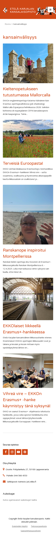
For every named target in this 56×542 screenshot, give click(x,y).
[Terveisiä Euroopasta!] (28, 139)
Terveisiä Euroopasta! (23, 163)
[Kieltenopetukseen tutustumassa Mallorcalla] (28, 63)
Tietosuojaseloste (39, 526)
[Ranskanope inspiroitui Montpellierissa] (28, 214)
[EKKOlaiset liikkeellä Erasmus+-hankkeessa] (28, 299)
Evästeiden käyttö (20, 526)
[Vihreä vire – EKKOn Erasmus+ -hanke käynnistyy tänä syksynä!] (28, 370)
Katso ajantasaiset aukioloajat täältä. (20, 500)
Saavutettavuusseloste (31, 530)
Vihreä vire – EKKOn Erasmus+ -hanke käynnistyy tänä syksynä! (26, 400)
